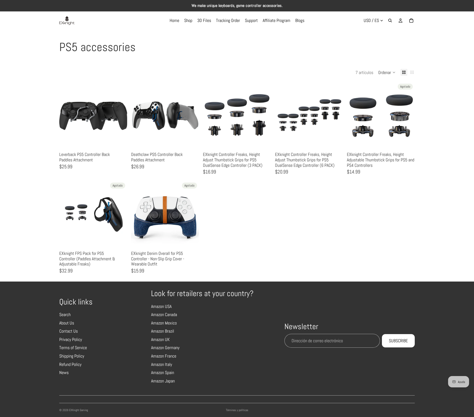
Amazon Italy (161, 364)
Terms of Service (73, 347)
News (64, 372)
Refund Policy (70, 364)
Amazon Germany (165, 347)
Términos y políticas (237, 410)
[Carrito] (411, 20)
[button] (386, 72)
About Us (66, 323)
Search (65, 314)
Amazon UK (160, 339)
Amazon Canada (164, 314)
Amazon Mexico (164, 323)
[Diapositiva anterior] (66, 115)
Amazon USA (161, 306)
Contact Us (68, 331)
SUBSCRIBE (398, 340)
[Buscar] (390, 20)
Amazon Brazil (162, 331)
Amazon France (163, 356)
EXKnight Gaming (78, 410)
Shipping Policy (71, 356)
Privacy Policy (70, 339)
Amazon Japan (163, 381)
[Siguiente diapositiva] (119, 115)
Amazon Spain (162, 372)
